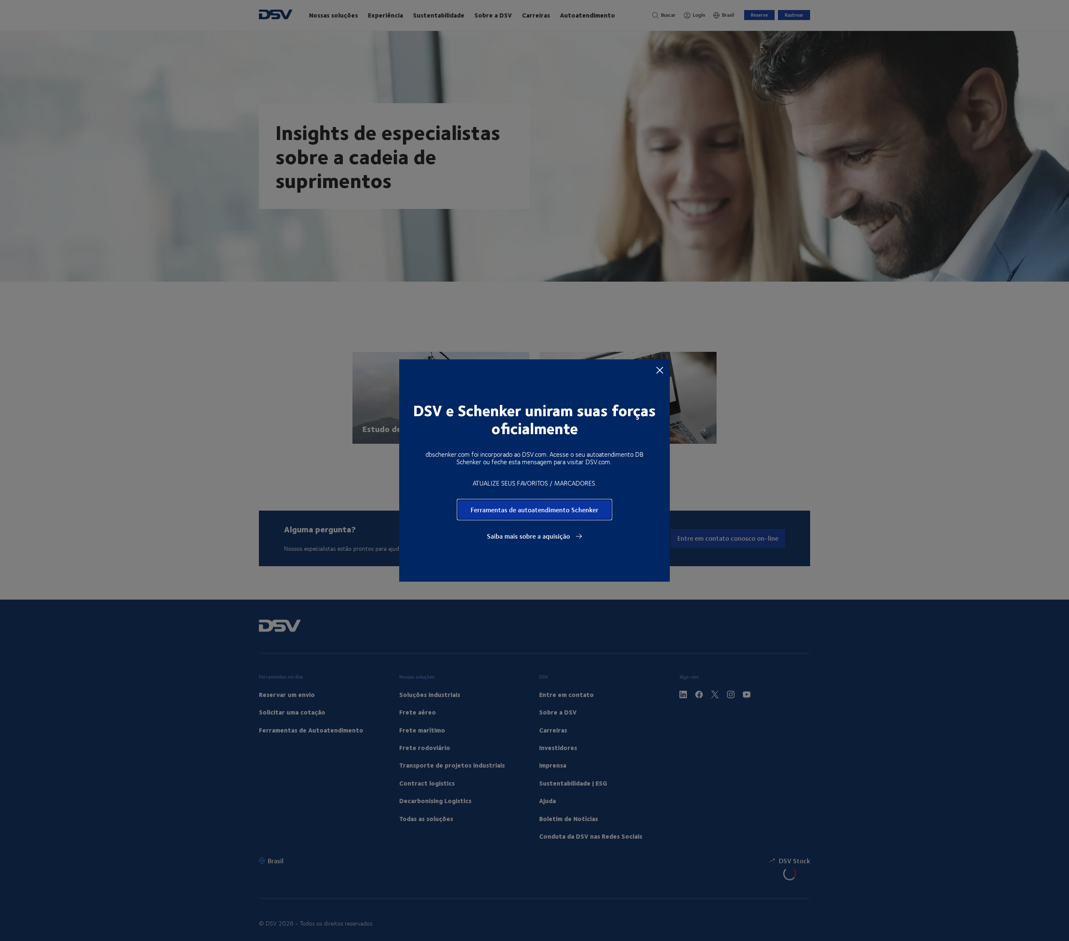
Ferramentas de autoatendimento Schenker (534, 509)
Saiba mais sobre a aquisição (529, 536)
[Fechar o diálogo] (660, 369)
